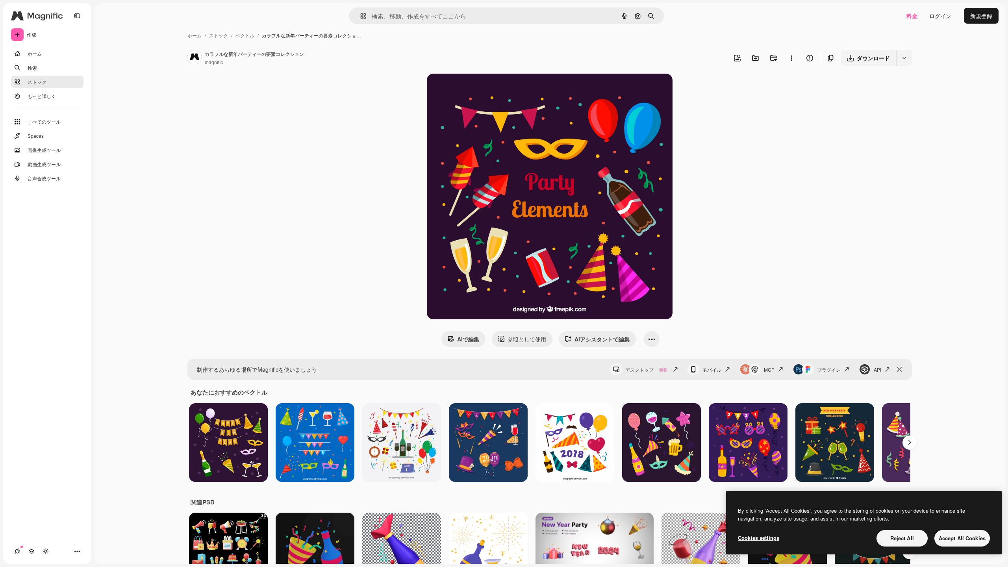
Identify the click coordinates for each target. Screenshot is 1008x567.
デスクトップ (646, 369)
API (877, 369)
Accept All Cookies (962, 538)
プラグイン (829, 369)
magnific (214, 62)
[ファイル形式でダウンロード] (904, 58)
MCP (769, 369)
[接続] (17, 551)
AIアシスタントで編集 (602, 339)
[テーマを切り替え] (45, 551)
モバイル (711, 369)
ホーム (194, 35)
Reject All (902, 538)
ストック (218, 35)
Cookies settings (758, 537)
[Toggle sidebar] (77, 15)
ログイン (940, 16)
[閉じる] (899, 369)
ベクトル (244, 35)
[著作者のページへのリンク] (194, 58)
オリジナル (481, 89)
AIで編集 (468, 339)
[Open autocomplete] (360, 16)
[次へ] (909, 442)
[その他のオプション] (791, 58)
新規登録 (981, 16)
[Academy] (31, 551)
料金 (911, 16)
